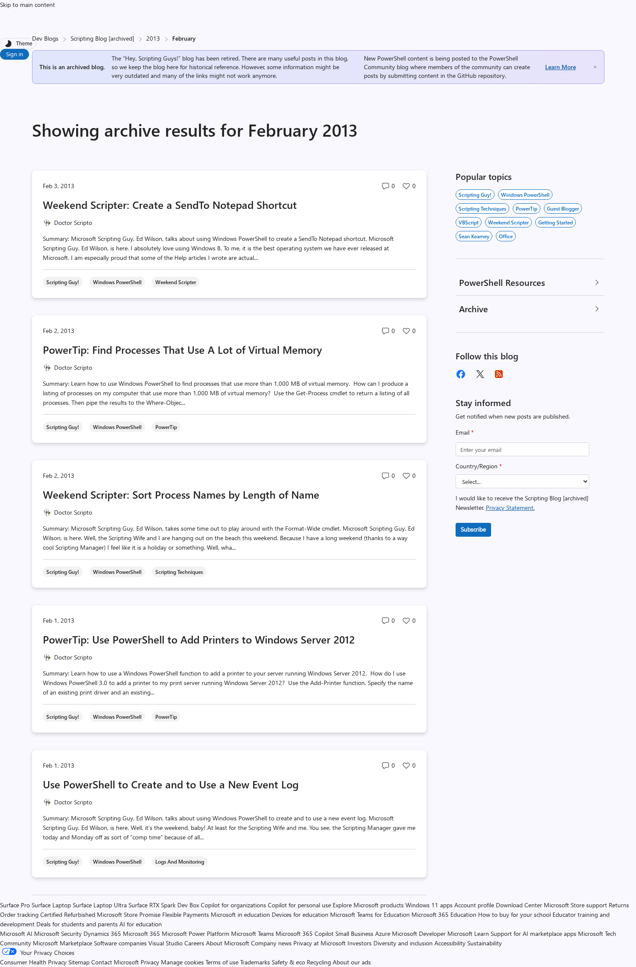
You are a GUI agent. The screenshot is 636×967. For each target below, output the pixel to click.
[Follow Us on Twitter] (480, 374)
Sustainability (484, 943)
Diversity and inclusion (403, 943)
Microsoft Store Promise (129, 914)
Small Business (354, 933)
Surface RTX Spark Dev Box (163, 905)
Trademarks (255, 962)
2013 (153, 38)
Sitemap (79, 962)
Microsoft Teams (252, 933)
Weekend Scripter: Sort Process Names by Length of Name (181, 494)
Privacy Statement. (510, 507)
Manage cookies (182, 962)
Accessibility (450, 943)
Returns (619, 905)
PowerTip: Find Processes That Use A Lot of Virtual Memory (182, 349)
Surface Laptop (51, 905)
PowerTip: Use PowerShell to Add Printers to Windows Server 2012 (199, 639)
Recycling (319, 962)
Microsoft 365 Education (443, 914)
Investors (359, 943)
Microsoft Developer (419, 933)
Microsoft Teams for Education (370, 914)
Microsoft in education (240, 914)
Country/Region (479, 466)
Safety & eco (288, 962)
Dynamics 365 (102, 933)
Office (506, 236)
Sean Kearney (474, 236)
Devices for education (300, 914)
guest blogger (563, 208)
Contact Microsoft (115, 962)
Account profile (474, 905)
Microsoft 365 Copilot (305, 933)
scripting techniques (482, 208)
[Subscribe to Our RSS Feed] (499, 374)
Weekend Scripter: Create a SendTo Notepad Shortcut (170, 204)
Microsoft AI (16, 933)
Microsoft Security (58, 933)
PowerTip (526, 208)
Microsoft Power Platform (195, 933)
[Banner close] (595, 67)
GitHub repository (481, 75)
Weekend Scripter (508, 222)
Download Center (519, 905)
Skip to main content (27, 4)
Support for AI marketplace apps (533, 933)
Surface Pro (15, 905)
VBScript (469, 222)
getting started (555, 222)
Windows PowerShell (525, 194)
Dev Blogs (45, 38)
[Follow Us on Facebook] (461, 374)
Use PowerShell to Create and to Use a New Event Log (171, 784)
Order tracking (19, 914)
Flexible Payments (185, 914)
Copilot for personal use (299, 905)
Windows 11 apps (429, 905)
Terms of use (222, 962)
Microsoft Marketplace (62, 943)
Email (465, 432)
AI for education (140, 924)
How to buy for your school (514, 914)
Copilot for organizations (233, 905)
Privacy (151, 962)
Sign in (14, 54)
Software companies (120, 943)
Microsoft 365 (141, 933)
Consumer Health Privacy (33, 962)
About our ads (352, 962)
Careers (194, 943)
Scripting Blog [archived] (102, 38)
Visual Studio (165, 943)
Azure (382, 933)
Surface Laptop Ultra (100, 905)
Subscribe (473, 529)
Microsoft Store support (575, 905)
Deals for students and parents (77, 924)
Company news (271, 943)
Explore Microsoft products (368, 905)
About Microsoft (227, 943)
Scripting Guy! (475, 194)
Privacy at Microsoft (319, 943)
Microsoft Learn (468, 933)
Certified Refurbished (67, 914)
